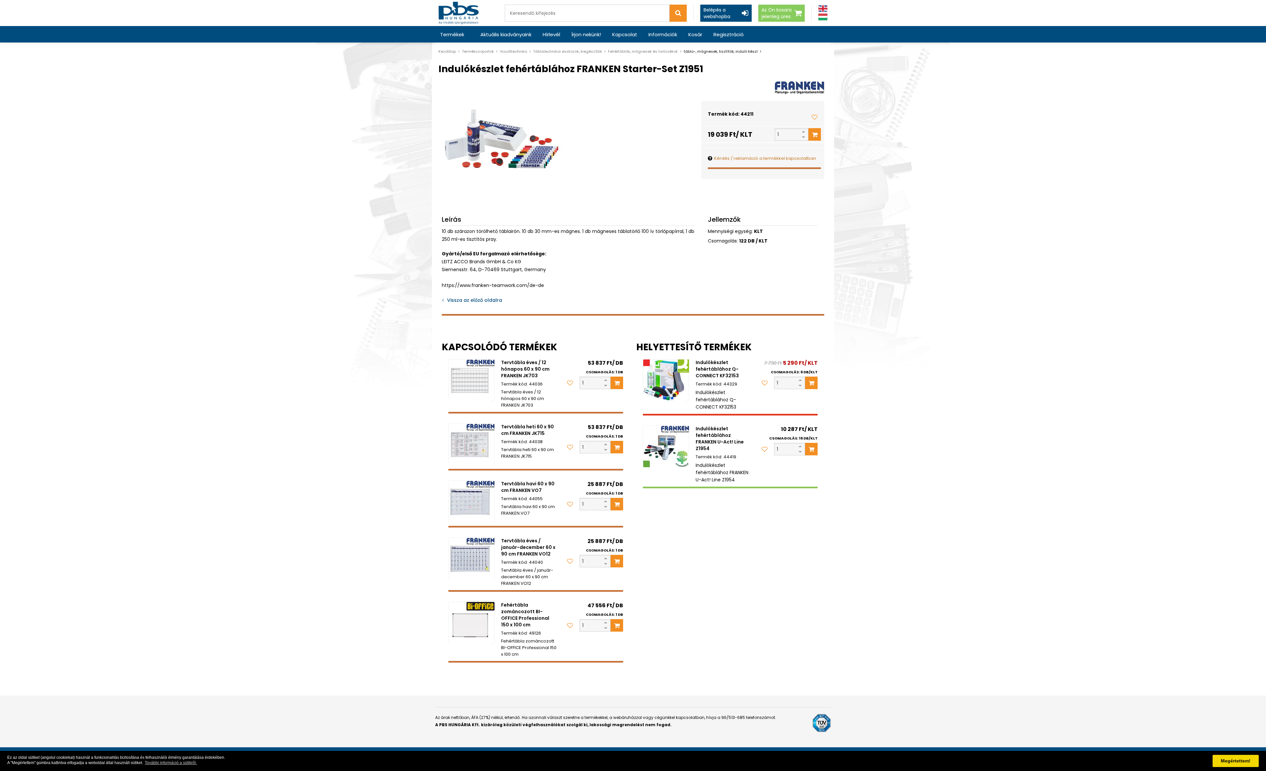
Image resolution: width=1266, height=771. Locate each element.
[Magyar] (823, 17)
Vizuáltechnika (513, 51)
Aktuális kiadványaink (505, 34)
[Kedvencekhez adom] (814, 117)
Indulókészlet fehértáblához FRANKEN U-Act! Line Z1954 (720, 438)
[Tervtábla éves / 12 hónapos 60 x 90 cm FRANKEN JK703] (471, 380)
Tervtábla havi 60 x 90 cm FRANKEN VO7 (528, 487)
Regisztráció (728, 34)
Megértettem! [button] (1236, 760)
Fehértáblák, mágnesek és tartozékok (643, 51)
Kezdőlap (447, 51)
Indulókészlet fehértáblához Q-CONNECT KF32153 (717, 369)
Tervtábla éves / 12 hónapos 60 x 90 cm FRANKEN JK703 (525, 369)
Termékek (452, 34)
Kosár (695, 34)
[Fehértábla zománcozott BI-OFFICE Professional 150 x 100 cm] (471, 623)
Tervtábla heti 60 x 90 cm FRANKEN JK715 (527, 430)
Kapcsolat (624, 34)
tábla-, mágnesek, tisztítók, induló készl (721, 51)
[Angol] (823, 8)
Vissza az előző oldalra (474, 300)
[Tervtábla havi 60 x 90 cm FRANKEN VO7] (471, 501)
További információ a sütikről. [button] (171, 762)
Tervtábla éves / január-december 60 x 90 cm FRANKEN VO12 (528, 547)
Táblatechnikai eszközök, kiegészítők (567, 51)
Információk (662, 34)
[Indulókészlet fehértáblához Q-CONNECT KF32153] (666, 380)
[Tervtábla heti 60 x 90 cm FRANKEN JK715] (471, 444)
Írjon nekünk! (586, 34)
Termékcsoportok (478, 51)
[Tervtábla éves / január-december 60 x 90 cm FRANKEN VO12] (471, 558)
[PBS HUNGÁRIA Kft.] (458, 13)
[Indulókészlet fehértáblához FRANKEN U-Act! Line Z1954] (666, 446)
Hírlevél (551, 34)
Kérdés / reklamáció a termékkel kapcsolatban (765, 158)
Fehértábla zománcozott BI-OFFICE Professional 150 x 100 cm (525, 615)
